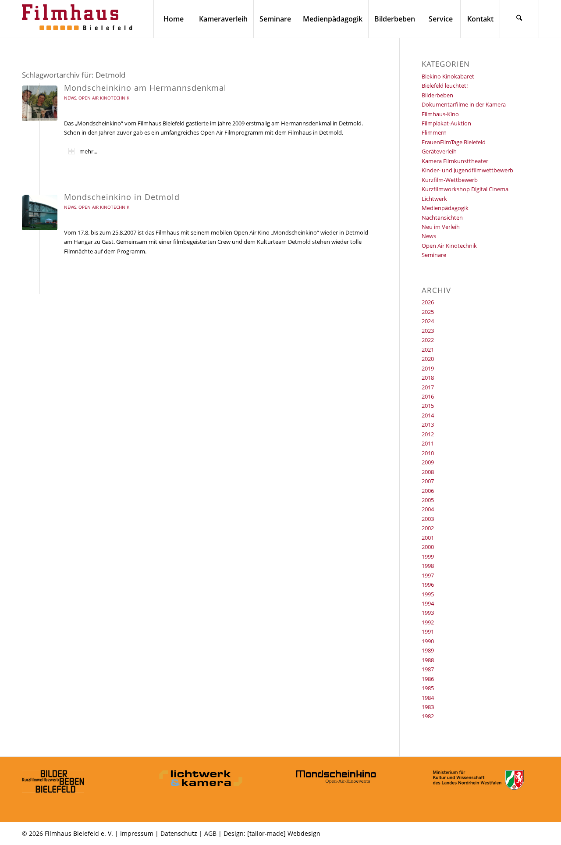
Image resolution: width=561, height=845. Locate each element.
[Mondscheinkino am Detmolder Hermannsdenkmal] (39, 103)
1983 (428, 707)
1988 (428, 660)
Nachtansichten (442, 217)
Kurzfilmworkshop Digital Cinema (465, 189)
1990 (428, 641)
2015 (428, 406)
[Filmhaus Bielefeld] (79, 19)
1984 (428, 698)
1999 (428, 556)
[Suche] (519, 19)
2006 (428, 491)
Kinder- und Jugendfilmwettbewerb (467, 170)
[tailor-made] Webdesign (283, 833)
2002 (428, 528)
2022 (428, 340)
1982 (428, 716)
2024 (428, 321)
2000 (428, 547)
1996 (428, 584)
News (70, 98)
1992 (428, 622)
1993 (428, 613)
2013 (428, 424)
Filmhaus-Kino (440, 114)
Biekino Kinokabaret (448, 76)
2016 (428, 396)
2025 (428, 312)
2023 (428, 331)
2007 (428, 481)
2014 (428, 415)
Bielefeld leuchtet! (445, 85)
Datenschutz (178, 833)
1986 (428, 679)
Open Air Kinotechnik (103, 98)
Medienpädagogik (445, 208)
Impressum (136, 833)
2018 (428, 377)
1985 (428, 688)
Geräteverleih (439, 151)
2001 (428, 538)
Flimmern (434, 132)
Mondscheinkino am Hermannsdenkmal (145, 87)
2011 (428, 443)
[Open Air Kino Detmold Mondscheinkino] (39, 212)
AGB (210, 833)
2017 (428, 387)
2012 (428, 434)
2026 (428, 302)
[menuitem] (173, 19)
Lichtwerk (434, 199)
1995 (428, 594)
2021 (428, 349)
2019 (428, 368)
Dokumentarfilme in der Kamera (464, 104)
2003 (428, 519)
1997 (428, 575)
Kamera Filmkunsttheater (455, 161)
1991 (428, 631)
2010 (428, 453)
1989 (428, 650)
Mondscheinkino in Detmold (122, 197)
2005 (428, 500)
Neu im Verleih (441, 227)
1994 (428, 603)
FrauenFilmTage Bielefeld (454, 142)
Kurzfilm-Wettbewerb (450, 180)
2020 (428, 359)
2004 (428, 509)
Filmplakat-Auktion (446, 123)
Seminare (434, 255)
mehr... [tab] (88, 151)
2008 (428, 472)
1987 (428, 669)
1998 (428, 566)
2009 (428, 462)
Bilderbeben (437, 95)
